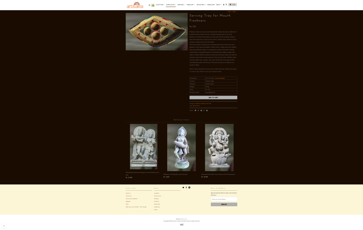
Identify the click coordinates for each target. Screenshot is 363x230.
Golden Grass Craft (206, 103)
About (219, 4)
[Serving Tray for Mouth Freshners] (157, 31)
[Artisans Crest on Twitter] (183, 187)
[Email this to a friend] (206, 110)
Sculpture (160, 4)
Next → (235, 11)
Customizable (220, 78)
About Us (128, 193)
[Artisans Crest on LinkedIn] (189, 187)
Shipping (128, 201)
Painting (181, 4)
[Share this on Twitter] (195, 110)
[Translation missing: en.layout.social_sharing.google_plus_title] (203, 110)
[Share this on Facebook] (198, 110)
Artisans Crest (183, 219)
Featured (197, 103)
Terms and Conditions (131, 198)
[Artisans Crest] (135, 5)
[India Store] (152, 5)
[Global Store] (149, 5)
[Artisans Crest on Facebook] (186, 187)
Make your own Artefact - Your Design (136, 207)
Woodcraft (201, 4)
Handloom (211, 4)
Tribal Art (190, 4)
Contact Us (129, 196)
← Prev (229, 11)
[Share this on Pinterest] (201, 110)
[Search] (226, 5)
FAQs (127, 204)
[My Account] (224, 5)
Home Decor (171, 4)
